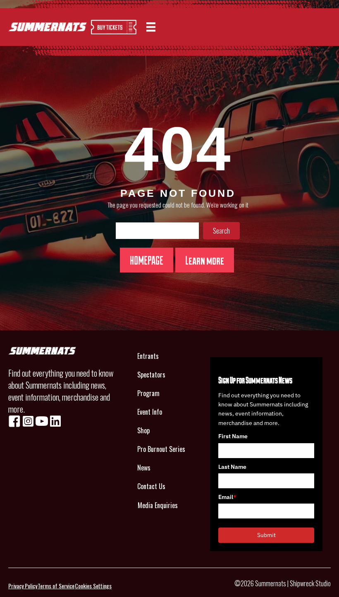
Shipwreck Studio (310, 583)
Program (148, 393)
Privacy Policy (22, 586)
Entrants (148, 356)
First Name (233, 436)
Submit (266, 535)
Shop (143, 430)
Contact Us (151, 486)
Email (227, 497)
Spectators (151, 375)
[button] (221, 230)
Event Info (149, 412)
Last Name (232, 466)
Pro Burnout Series (161, 449)
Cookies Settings (93, 586)
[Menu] (151, 27)
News (143, 468)
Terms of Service (56, 586)
